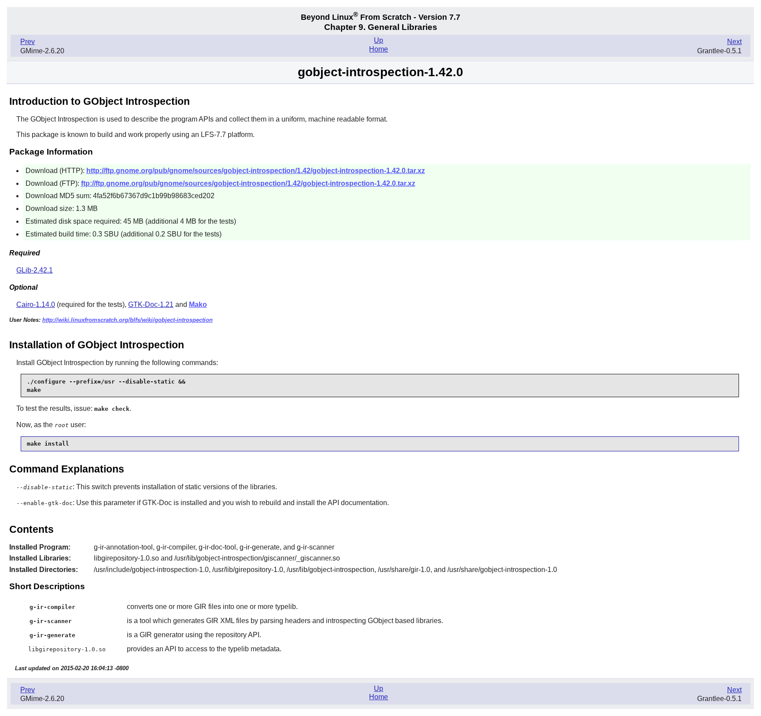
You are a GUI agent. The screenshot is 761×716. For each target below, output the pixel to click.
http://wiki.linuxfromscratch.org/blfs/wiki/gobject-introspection (127, 320)
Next (734, 41)
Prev (27, 41)
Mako (198, 304)
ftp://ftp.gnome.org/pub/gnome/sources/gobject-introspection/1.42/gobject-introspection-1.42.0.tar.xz (248, 183)
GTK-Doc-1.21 (151, 304)
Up (378, 40)
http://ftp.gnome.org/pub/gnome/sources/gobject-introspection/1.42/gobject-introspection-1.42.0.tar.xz (255, 170)
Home (378, 49)
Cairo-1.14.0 (35, 304)
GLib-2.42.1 (34, 270)
